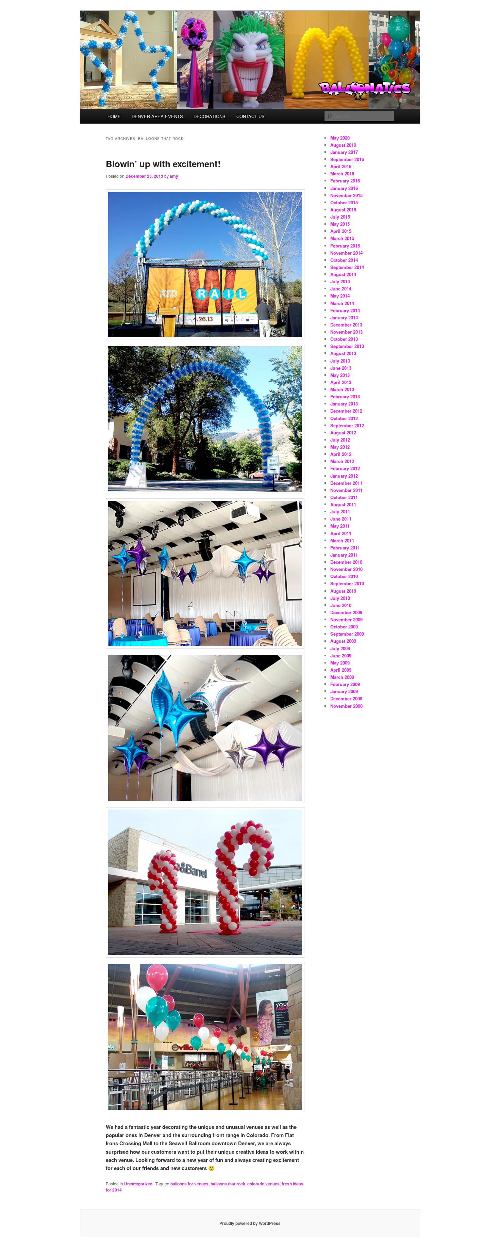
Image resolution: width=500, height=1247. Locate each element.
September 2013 (347, 346)
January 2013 (344, 403)
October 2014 (344, 260)
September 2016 (347, 159)
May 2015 (340, 224)
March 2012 (342, 461)
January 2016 (344, 188)
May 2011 (340, 526)
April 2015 (340, 231)
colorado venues (263, 1184)
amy (174, 176)
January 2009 (344, 691)
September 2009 (347, 633)
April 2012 (340, 454)
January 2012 (344, 476)
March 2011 (342, 540)
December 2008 (346, 698)
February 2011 (345, 547)
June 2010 (340, 605)
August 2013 (343, 353)
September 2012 (347, 425)
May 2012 (340, 447)
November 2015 (346, 195)
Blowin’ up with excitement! (163, 163)
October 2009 (344, 626)
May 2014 (340, 295)
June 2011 (340, 518)
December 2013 (346, 324)
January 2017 (344, 152)
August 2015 (343, 209)
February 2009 (345, 684)
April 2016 (340, 166)
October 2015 (344, 202)
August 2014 (343, 274)
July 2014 (340, 281)
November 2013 (346, 332)
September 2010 (347, 583)
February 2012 (345, 468)
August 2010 (343, 591)
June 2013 (340, 368)
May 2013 (340, 375)
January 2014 (344, 317)
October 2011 (344, 497)
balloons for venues (189, 1184)
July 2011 (340, 511)
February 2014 (345, 310)
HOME (114, 116)
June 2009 (340, 655)
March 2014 (342, 303)
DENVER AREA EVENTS (157, 116)
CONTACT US (250, 116)
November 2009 (346, 619)
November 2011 (346, 490)
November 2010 (346, 569)
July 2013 (340, 360)
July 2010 (340, 598)
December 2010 (346, 562)
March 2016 (342, 173)
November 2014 (346, 253)
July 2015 (340, 216)
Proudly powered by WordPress (250, 1223)
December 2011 (346, 483)
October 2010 (344, 576)
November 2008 (346, 706)
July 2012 (340, 439)
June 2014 (340, 288)
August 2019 (343, 145)
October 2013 (344, 339)
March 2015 (342, 238)
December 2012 (346, 410)
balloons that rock (228, 1184)
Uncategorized (138, 1184)
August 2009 (343, 641)
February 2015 (345, 245)
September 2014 (347, 267)
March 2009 (342, 677)
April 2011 (340, 533)
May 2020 (340, 137)
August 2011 (343, 504)
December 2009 (346, 612)
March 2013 (342, 389)
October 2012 (344, 418)
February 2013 (345, 396)
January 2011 (344, 554)
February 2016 (345, 180)
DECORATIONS (210, 116)
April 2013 (340, 382)
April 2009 (340, 670)
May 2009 (340, 662)
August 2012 (343, 432)
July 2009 (340, 648)
